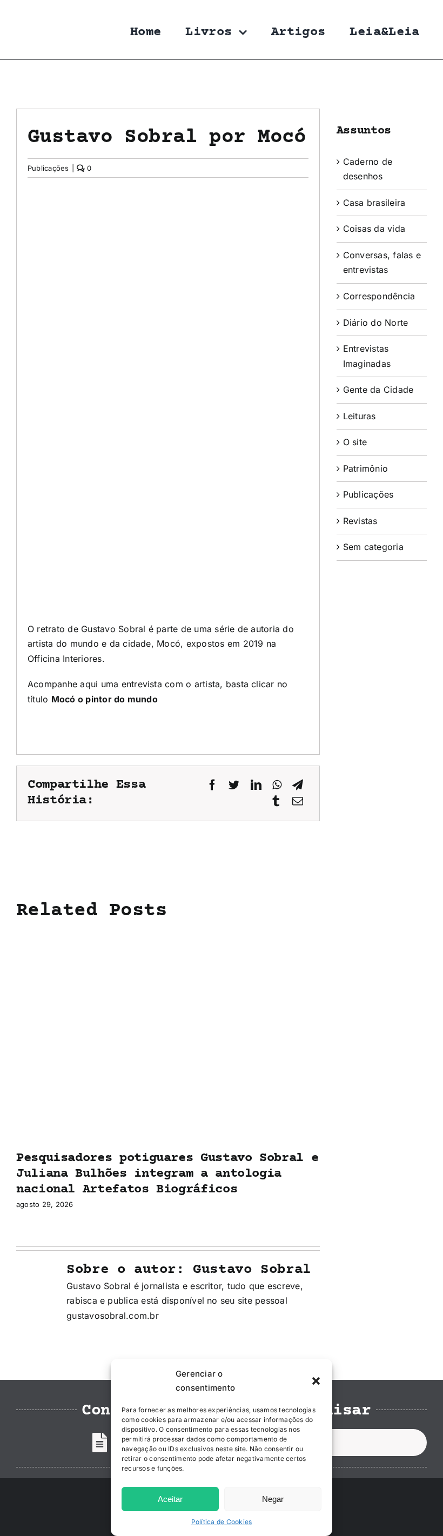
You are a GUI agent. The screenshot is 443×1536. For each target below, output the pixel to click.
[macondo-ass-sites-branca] (392, 1505)
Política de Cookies (221, 1522)
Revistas (360, 520)
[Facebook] (212, 785)
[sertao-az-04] (35, 1493)
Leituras (359, 416)
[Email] (297, 801)
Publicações (48, 168)
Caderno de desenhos (367, 169)
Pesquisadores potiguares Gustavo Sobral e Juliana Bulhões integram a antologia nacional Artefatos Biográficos (167, 1174)
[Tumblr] (276, 801)
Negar (273, 1499)
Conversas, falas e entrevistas (382, 263)
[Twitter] (234, 785)
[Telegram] (297, 785)
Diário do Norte (375, 322)
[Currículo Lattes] (99, 1442)
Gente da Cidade (378, 389)
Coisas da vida (374, 228)
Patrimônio (365, 468)
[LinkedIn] (256, 785)
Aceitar (170, 1499)
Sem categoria (373, 546)
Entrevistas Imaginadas (367, 356)
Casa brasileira (374, 202)
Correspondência (379, 296)
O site (355, 442)
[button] (316, 1381)
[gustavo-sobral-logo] (37, 12)
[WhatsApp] (277, 785)
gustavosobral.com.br (112, 1315)
